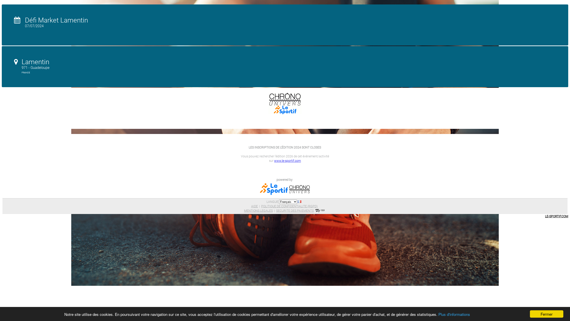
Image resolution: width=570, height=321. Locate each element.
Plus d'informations (454, 314)
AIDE (254, 206)
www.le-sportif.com (287, 161)
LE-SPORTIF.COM (556, 216)
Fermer (547, 314)
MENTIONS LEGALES (258, 210)
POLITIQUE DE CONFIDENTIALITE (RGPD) (289, 206)
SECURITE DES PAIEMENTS (295, 210)
